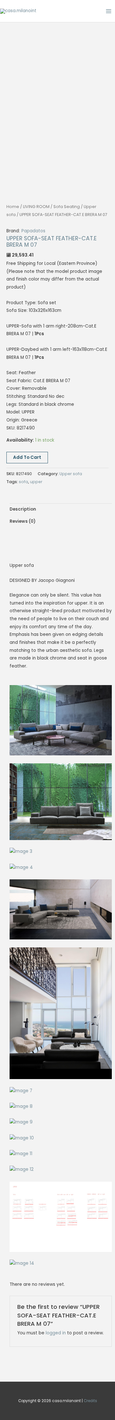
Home (12, 206)
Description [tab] (23, 509)
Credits (90, 1400)
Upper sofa (70, 473)
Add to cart (27, 457)
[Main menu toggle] (109, 11)
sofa (23, 481)
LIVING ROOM (36, 206)
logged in (56, 1333)
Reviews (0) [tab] (22, 521)
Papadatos (33, 231)
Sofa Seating (66, 206)
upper (36, 481)
